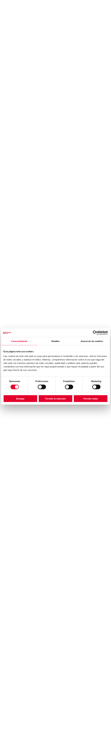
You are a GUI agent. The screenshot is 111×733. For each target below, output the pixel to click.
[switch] (42, 387)
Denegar (20, 398)
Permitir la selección (55, 398)
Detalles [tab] (55, 341)
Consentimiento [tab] (19, 341)
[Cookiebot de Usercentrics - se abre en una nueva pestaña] (95, 333)
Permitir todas (91, 398)
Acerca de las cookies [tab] (92, 341)
